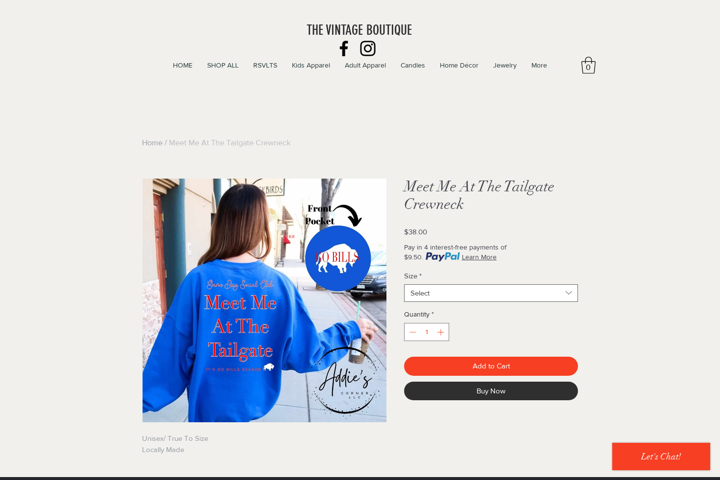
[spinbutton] (426, 332)
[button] (588, 65)
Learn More (479, 257)
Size (413, 276)
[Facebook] (344, 48)
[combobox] (491, 293)
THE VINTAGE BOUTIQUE (359, 30)
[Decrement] (412, 332)
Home (152, 142)
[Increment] (441, 332)
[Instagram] (368, 48)
